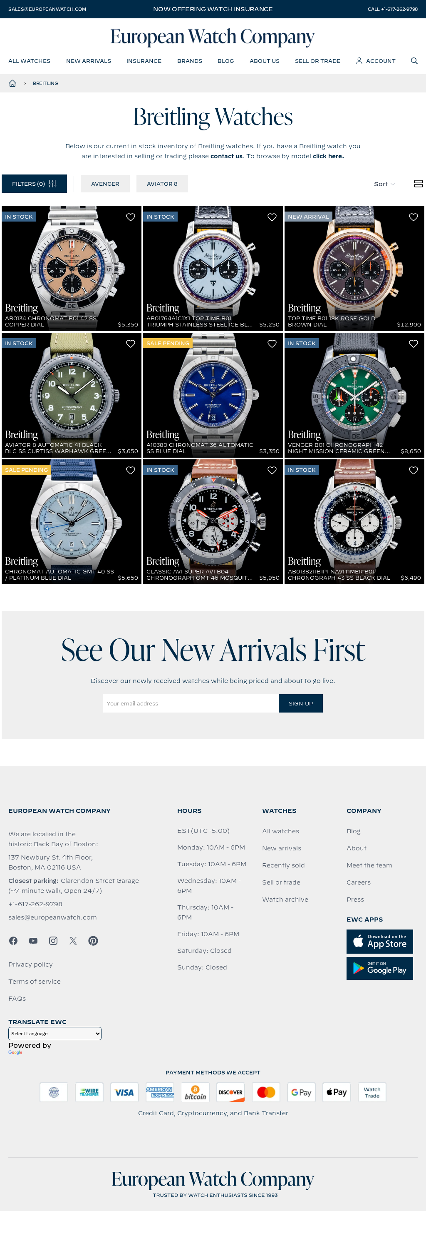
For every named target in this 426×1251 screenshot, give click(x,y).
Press (355, 899)
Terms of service (34, 981)
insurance (143, 60)
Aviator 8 (162, 184)
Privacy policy (30, 964)
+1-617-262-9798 (35, 904)
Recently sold (283, 865)
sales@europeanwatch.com (47, 9)
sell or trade (317, 60)
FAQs (17, 998)
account (381, 61)
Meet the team (369, 865)
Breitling (45, 83)
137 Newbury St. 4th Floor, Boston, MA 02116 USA (50, 862)
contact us (227, 156)
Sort (381, 184)
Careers (359, 882)
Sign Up (301, 703)
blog (226, 60)
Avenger (105, 184)
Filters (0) (28, 184)
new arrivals (88, 60)
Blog (354, 831)
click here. (328, 156)
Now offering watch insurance (212, 9)
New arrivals (281, 848)
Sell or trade (281, 882)
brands (189, 60)
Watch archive (285, 899)
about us (265, 60)
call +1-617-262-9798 (393, 9)
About (357, 848)
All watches (280, 831)
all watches (29, 60)
